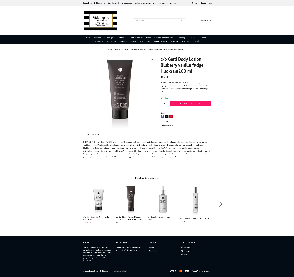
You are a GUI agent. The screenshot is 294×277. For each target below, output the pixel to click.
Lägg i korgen (192, 115)
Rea (148, 53)
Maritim (174, 53)
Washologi (185, 53)
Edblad (122, 49)
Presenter (99, 53)
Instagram (187, 262)
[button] (220, 215)
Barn (204, 49)
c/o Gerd (134, 61)
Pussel (133, 53)
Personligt (108, 49)
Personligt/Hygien (121, 61)
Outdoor (123, 53)
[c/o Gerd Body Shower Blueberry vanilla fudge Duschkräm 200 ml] (131, 211)
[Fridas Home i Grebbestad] (115, 26)
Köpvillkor (152, 262)
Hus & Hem (135, 49)
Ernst (148, 49)
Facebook (187, 259)
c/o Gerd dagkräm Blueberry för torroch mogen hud (96, 229)
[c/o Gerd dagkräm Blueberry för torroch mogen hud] (98, 211)
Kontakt (152, 259)
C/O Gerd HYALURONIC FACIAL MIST (194, 230)
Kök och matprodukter (163, 49)
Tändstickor (111, 53)
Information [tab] (92, 146)
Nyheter (97, 49)
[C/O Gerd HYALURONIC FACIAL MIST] (195, 212)
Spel (141, 53)
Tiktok (186, 266)
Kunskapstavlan (160, 53)
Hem (88, 49)
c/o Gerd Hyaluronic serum (159, 228)
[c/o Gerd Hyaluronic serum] (163, 211)
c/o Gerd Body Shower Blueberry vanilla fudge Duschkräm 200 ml (129, 229)
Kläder (193, 49)
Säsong (182, 49)
